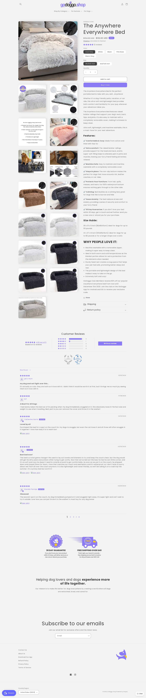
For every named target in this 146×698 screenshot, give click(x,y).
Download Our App (25, 657)
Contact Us (22, 650)
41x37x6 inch (105, 64)
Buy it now (105, 85)
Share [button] (88, 298)
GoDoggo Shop (111, 691)
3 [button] (73, 517)
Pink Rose (120, 52)
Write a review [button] (110, 343)
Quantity (86, 68)
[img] (25, 376)
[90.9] (68, 359)
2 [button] (70, 517)
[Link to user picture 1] (24, 437)
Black (110, 52)
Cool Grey (89, 52)
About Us (21, 654)
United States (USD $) (27, 692)
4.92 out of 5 (41, 342)
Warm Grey (89, 56)
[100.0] (78, 359)
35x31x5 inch (90, 64)
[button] (20, 4)
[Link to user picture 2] (35, 476)
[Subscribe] (88, 635)
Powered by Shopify (122, 691)
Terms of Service (24, 668)
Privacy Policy (23, 664)
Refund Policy (23, 661)
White (100, 52)
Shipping (86, 41)
